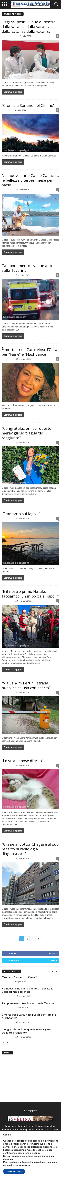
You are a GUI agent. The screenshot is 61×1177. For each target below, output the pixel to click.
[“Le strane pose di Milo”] (30, 789)
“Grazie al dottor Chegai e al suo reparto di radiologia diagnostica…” (30, 849)
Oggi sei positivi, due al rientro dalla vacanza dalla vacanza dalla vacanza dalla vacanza (29, 26)
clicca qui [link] (8, 1159)
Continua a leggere (13, 91)
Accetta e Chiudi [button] (14, 1171)
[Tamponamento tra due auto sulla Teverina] (30, 299)
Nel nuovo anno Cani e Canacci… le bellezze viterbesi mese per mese (30, 180)
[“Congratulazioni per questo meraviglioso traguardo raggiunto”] (30, 465)
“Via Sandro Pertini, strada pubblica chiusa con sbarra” (26, 685)
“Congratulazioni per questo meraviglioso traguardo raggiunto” (26, 433)
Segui (54, 960)
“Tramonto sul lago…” (21, 513)
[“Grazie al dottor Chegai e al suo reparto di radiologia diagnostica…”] (30, 883)
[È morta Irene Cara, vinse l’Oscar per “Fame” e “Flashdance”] (30, 382)
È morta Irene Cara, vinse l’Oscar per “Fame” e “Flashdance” (30, 352)
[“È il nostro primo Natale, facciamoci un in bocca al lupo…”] (30, 626)
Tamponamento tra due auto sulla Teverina (27, 268)
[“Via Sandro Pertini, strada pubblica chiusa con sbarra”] (30, 715)
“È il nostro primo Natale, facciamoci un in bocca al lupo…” (30, 594)
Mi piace (52, 953)
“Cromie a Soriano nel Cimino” (28, 105)
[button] (55, 4)
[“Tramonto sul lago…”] (30, 543)
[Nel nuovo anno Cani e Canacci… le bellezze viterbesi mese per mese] (30, 214)
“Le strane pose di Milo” (22, 760)
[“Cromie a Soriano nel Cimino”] (30, 133)
